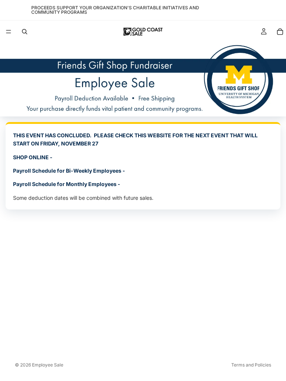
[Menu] (8, 31)
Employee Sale (47, 365)
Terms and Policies (251, 365)
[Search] (24, 31)
